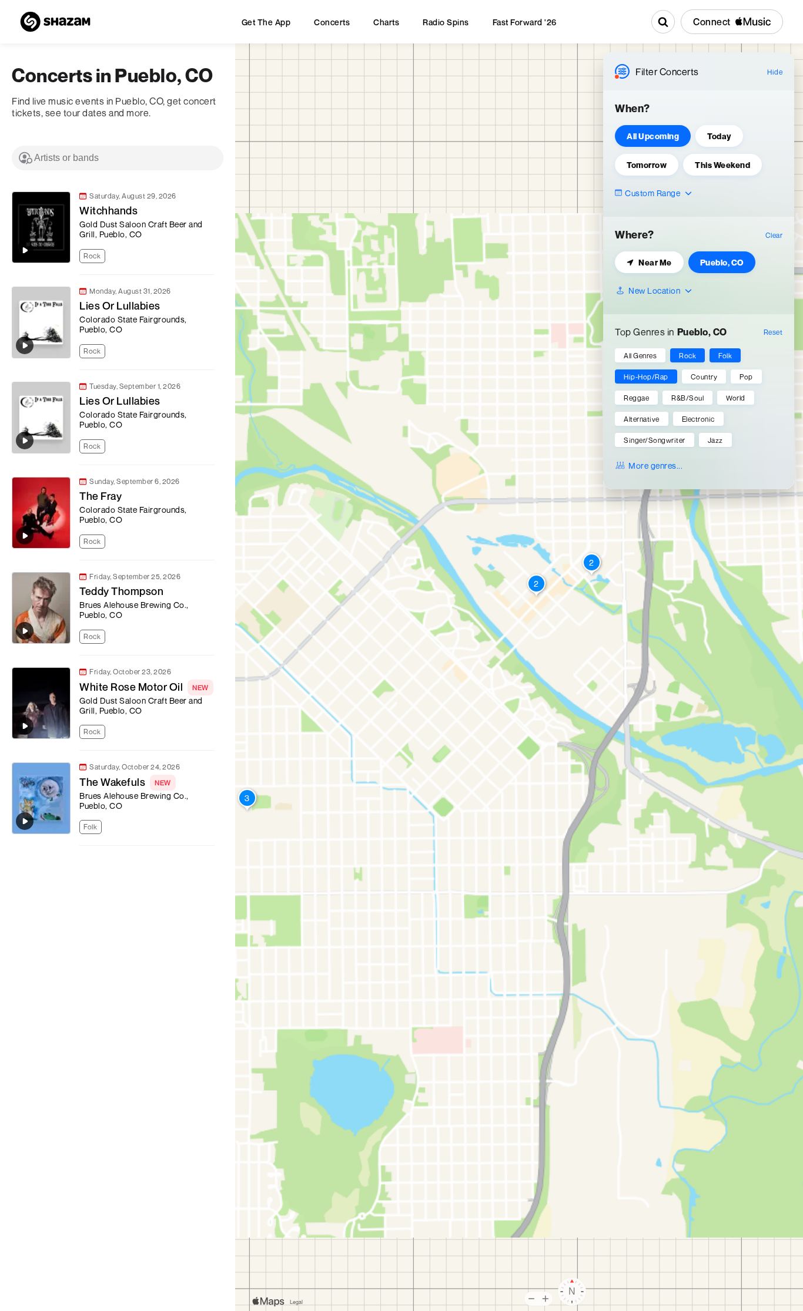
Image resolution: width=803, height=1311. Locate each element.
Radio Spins (446, 22)
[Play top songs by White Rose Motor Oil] (25, 726)
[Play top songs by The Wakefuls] (25, 821)
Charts (386, 22)
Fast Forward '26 (525, 22)
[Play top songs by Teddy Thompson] (25, 631)
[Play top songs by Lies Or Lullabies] (25, 345)
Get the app (266, 22)
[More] (211, 254)
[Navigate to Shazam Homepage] (55, 22)
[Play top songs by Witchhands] (25, 250)
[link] (111, 227)
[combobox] (117, 158)
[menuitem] (266, 22)
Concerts (332, 22)
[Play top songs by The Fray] (25, 535)
